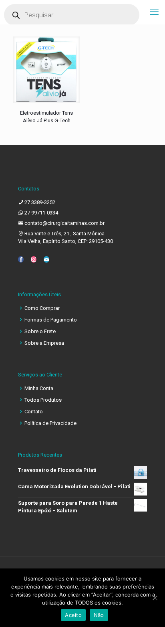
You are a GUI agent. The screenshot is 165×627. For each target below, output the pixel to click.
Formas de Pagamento (50, 320)
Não (99, 615)
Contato (33, 412)
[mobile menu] (154, 12)
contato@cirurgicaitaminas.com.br (64, 223)
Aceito (73, 615)
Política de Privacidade (50, 423)
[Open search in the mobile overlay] (71, 15)
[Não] (155, 598)
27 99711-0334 (41, 213)
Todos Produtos (43, 400)
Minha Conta (38, 388)
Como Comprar (42, 308)
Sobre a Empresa (44, 343)
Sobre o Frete (40, 331)
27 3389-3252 (39, 202)
